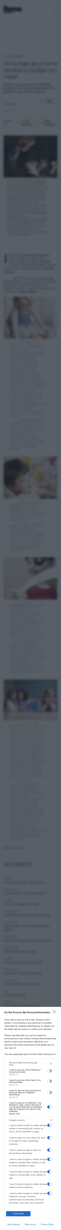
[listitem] (30, 1064)
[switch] (49, 1070)
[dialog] (30, 1118)
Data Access (30, 1224)
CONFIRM (18, 1214)
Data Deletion (13, 1224)
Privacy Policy (47, 1224)
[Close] (55, 1013)
